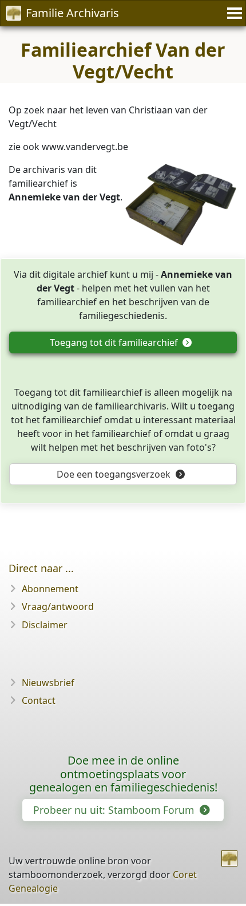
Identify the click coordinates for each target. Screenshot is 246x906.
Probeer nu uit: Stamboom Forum (115, 810)
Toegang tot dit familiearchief (115, 342)
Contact (38, 700)
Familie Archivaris (72, 13)
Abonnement (50, 588)
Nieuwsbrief (48, 682)
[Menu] (232, 13)
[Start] (229, 858)
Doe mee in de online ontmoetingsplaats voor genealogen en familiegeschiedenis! (123, 774)
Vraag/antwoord (58, 606)
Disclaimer (45, 625)
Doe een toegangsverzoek (115, 474)
